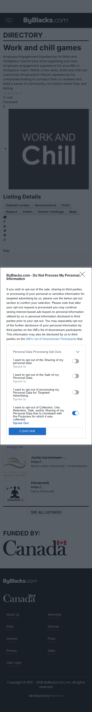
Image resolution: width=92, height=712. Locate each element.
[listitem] (46, 352)
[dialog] (46, 356)
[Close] (84, 276)
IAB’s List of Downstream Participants (51, 339)
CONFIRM (27, 431)
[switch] (75, 361)
